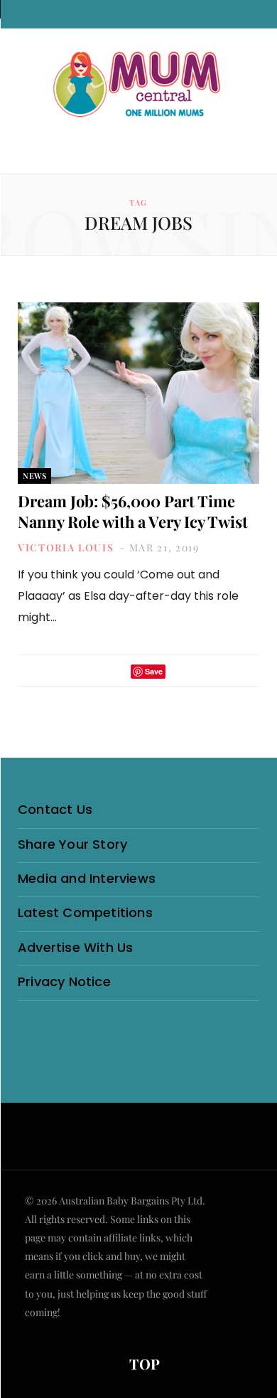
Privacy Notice (64, 981)
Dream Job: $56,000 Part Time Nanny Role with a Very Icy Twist (133, 511)
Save (154, 671)
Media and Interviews (87, 878)
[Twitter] (115, 671)
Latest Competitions (85, 912)
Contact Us (55, 809)
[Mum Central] (138, 85)
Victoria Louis (66, 547)
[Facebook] (97, 671)
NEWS (34, 475)
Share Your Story (72, 844)
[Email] (180, 671)
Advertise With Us (75, 947)
